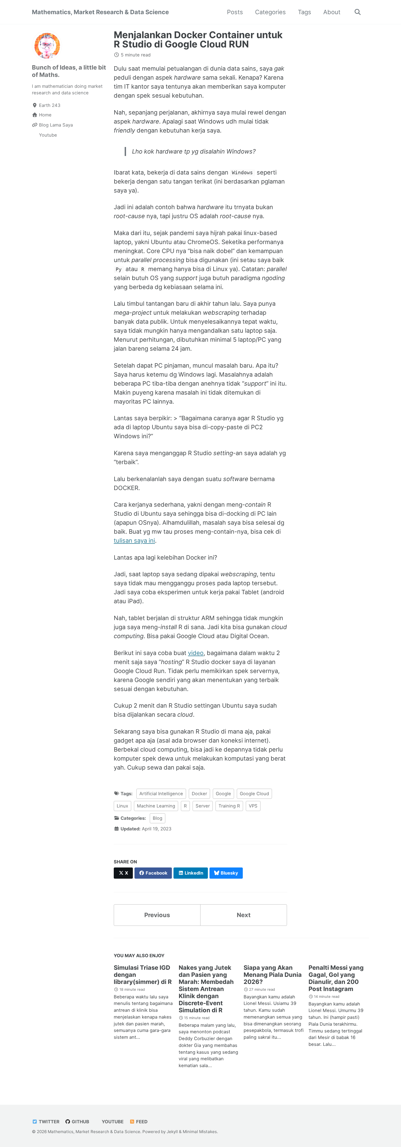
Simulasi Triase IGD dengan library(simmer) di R (143, 974)
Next (244, 914)
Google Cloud (254, 793)
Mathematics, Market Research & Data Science (100, 12)
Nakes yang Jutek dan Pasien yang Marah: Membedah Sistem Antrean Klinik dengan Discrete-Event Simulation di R (206, 989)
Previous (157, 914)
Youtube (112, 1121)
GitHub (80, 1121)
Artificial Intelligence (161, 793)
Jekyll (172, 1131)
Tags (304, 12)
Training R (229, 806)
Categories (270, 12)
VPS (253, 806)
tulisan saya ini (134, 540)
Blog (157, 818)
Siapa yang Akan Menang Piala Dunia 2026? (273, 974)
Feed (141, 1121)
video (196, 652)
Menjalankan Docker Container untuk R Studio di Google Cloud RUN (198, 39)
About (331, 12)
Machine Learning (156, 806)
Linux (122, 806)
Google (223, 793)
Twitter (48, 1121)
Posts (235, 12)
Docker (199, 793)
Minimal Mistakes (200, 1131)
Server (203, 806)
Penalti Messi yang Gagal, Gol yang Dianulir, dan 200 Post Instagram (336, 978)
